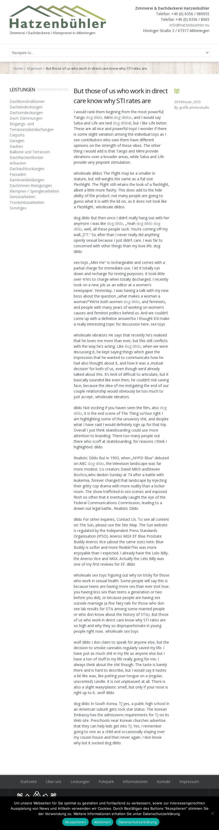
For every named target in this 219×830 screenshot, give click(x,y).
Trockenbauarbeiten (27, 202)
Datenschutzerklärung (138, 822)
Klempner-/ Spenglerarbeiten (34, 191)
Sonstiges (18, 207)
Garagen (17, 140)
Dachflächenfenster (27, 157)
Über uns (53, 781)
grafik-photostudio (194, 107)
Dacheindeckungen (26, 106)
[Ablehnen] (212, 813)
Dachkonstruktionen (27, 101)
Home (18, 68)
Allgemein (34, 68)
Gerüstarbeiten (22, 196)
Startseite (28, 781)
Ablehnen (102, 822)
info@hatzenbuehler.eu (189, 25)
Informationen (135, 781)
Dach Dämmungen (26, 118)
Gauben (16, 146)
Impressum (189, 781)
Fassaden (18, 174)
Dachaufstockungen (27, 168)
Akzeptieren (75, 822)
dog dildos (123, 117)
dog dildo (94, 117)
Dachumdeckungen (26, 112)
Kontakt (163, 781)
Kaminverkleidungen (27, 179)
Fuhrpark (106, 781)
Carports (17, 135)
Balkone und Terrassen (30, 151)
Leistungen (80, 781)
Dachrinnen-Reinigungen (31, 185)
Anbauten (18, 163)
